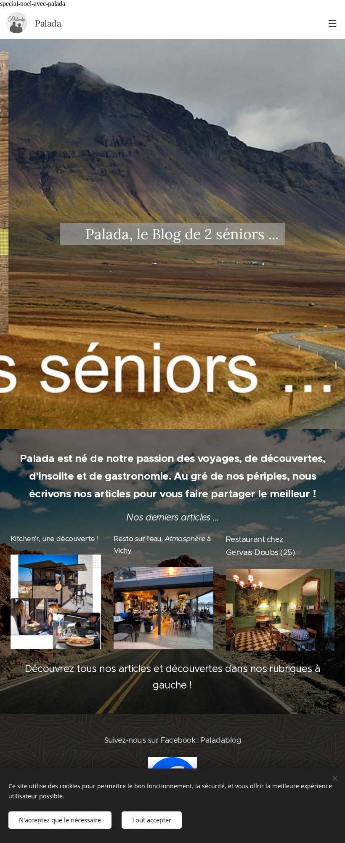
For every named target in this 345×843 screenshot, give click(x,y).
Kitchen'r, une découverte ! (54, 538)
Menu (332, 23)
